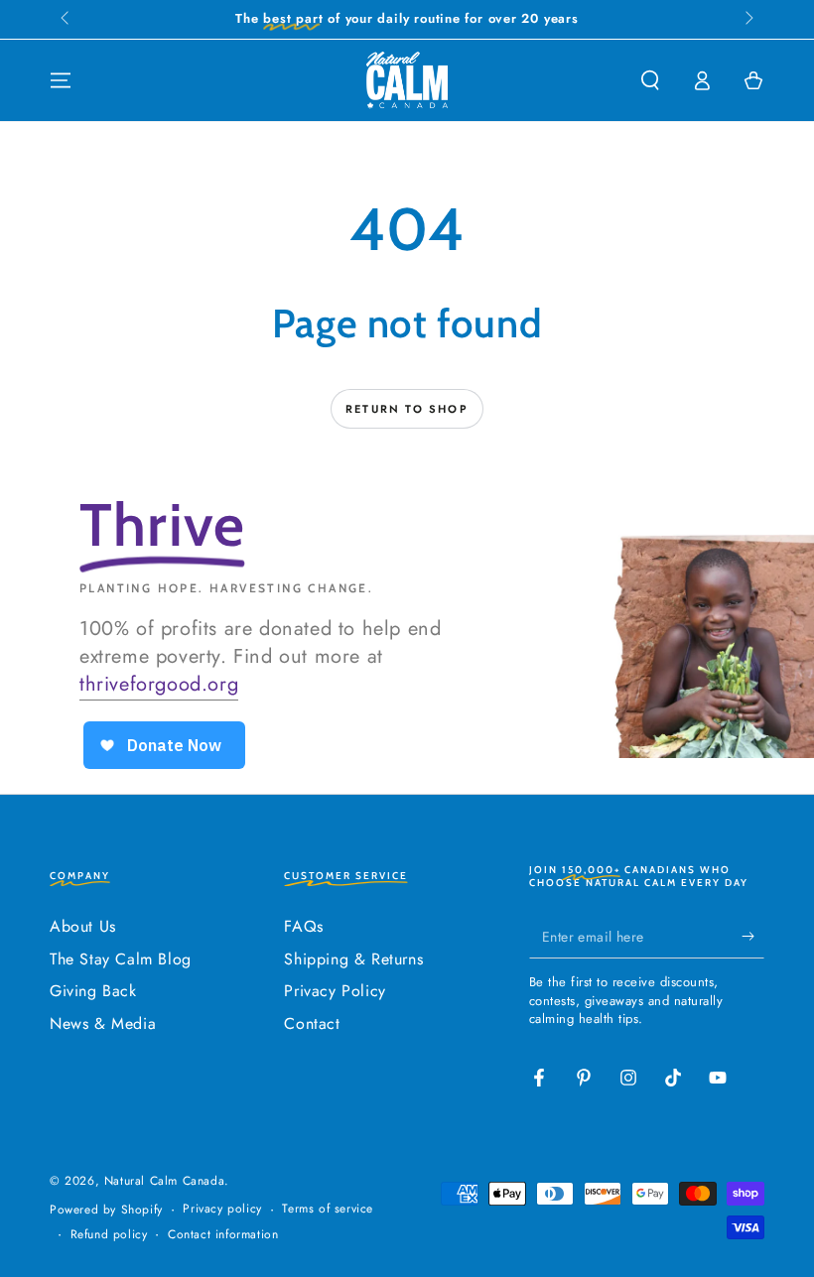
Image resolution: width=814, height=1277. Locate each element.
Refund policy (109, 1234)
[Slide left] (66, 20)
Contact (311, 1023)
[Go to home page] (407, 80)
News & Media (103, 1023)
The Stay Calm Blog (121, 959)
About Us (83, 926)
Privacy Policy (334, 990)
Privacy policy (222, 1209)
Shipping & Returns (353, 959)
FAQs (303, 926)
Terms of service (327, 1209)
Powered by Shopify (106, 1210)
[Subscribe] (753, 936)
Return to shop (407, 409)
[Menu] (60, 80)
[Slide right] (747, 20)
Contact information (223, 1234)
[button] (650, 80)
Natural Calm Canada (164, 1181)
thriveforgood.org (158, 684)
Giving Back (93, 990)
